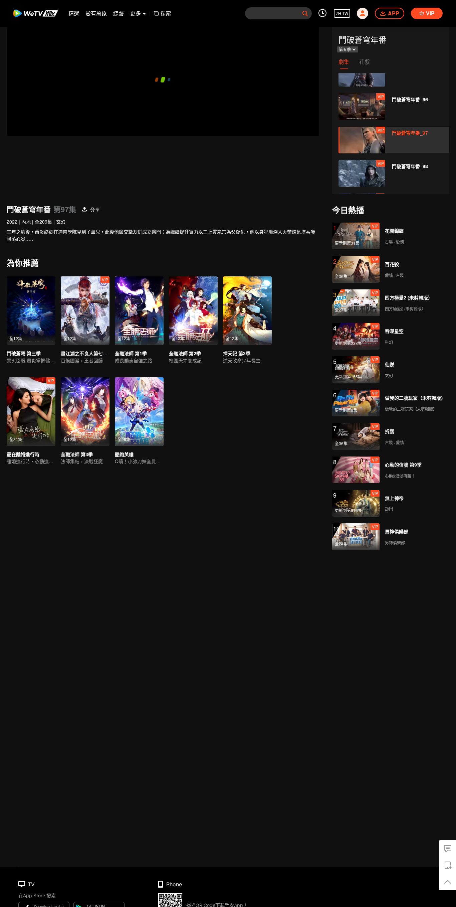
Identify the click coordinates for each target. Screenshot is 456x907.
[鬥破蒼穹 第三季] (31, 310)
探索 (165, 13)
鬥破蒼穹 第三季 (24, 353)
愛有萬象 (96, 13)
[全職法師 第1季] (139, 310)
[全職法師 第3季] (85, 411)
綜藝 (118, 13)
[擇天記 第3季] (247, 310)
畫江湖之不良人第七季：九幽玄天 (96, 353)
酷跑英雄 (124, 454)
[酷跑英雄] (139, 411)
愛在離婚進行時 (23, 454)
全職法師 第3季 (77, 454)
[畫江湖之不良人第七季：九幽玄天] (85, 310)
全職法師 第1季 (131, 353)
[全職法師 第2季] (193, 310)
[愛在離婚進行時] (31, 411)
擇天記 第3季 (236, 353)
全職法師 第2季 (185, 353)
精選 (73, 13)
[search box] (305, 13)
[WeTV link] (35, 13)
